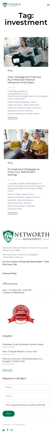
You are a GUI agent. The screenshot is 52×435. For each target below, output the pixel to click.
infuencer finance (24, 108)
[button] (12, 117)
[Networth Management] (12, 5)
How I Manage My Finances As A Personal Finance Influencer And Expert (24, 79)
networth (29, 111)
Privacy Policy (10, 273)
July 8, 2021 (11, 180)
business (11, 194)
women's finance (32, 114)
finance (33, 102)
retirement (30, 206)
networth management (16, 114)
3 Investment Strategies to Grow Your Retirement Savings (24, 172)
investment (36, 108)
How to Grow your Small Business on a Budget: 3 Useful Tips (23, 359)
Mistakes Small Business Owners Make (23, 344)
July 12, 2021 (11, 87)
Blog (10, 70)
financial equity (28, 194)
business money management (19, 102)
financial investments (16, 197)
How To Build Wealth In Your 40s (20, 351)
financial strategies (32, 197)
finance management (31, 105)
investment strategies (16, 111)
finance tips (12, 108)
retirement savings (15, 209)
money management (15, 203)
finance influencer (15, 105)
